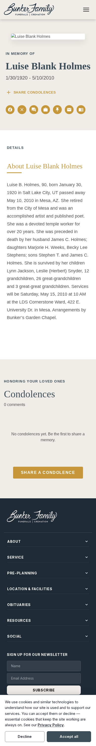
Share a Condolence (48, 472)
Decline (25, 736)
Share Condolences (31, 92)
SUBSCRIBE (44, 690)
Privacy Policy (51, 725)
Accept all (69, 736)
